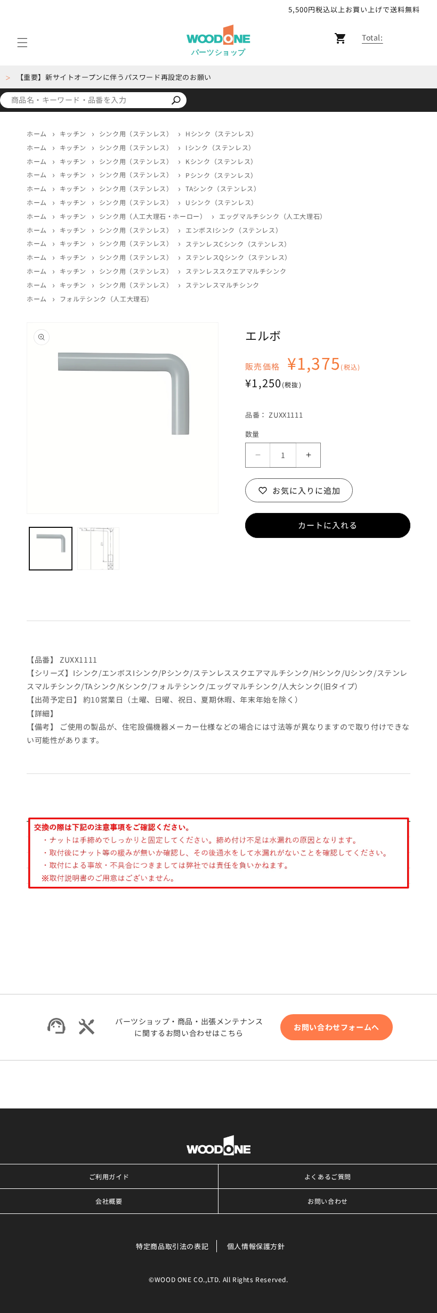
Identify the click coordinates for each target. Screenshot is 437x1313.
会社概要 (108, 1200)
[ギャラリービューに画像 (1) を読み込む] (50, 548)
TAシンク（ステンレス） (222, 188)
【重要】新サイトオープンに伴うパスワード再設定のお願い (114, 77)
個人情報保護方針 (256, 1246)
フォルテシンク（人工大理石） (106, 299)
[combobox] (83, 100)
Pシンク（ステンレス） (221, 175)
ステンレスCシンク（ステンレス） (238, 244)
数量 (252, 434)
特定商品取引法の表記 (172, 1246)
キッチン (73, 133)
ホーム (37, 133)
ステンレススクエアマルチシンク (235, 271)
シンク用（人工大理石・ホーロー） (153, 216)
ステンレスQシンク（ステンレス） (238, 257)
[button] (22, 43)
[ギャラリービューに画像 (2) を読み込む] (98, 548)
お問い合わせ (327, 1200)
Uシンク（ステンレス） (221, 202)
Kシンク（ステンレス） (221, 161)
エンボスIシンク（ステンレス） (233, 230)
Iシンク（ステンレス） (220, 147)
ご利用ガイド (109, 1176)
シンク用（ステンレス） (136, 133)
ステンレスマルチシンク (222, 285)
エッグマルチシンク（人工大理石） (273, 216)
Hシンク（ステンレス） (221, 133)
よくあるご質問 (327, 1176)
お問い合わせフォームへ (336, 1027)
